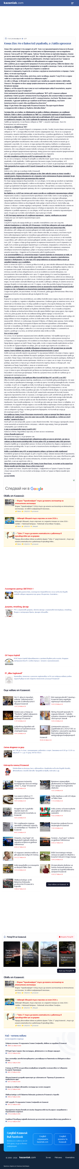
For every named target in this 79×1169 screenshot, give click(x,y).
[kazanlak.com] (27, 1157)
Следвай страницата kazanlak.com (42, 1139)
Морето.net (13, 1166)
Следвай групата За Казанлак (62, 1139)
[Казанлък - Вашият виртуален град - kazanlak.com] (13, 3)
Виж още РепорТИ (65, 971)
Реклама (58, 1157)
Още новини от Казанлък (57, 884)
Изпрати (66, 937)
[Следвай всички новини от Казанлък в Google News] (24, 487)
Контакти (70, 1157)
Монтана (19, 1166)
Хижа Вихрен (25, 1166)
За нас (48, 1157)
